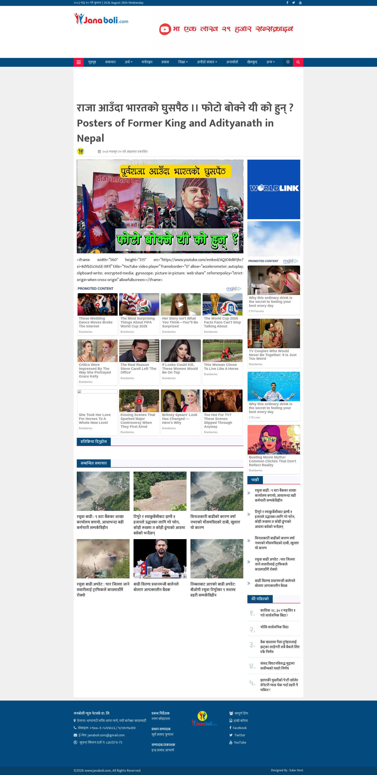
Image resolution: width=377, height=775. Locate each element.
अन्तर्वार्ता (232, 62)
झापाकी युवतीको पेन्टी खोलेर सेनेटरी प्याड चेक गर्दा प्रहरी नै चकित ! (279, 685)
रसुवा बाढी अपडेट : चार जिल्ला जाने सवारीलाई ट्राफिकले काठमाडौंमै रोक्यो (103, 590)
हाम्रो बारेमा (241, 721)
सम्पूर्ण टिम (241, 713)
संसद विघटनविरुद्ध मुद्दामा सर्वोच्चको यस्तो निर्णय (277, 666)
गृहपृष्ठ (92, 62)
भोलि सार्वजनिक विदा (274, 627)
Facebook (240, 728)
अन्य (269, 62)
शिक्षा (181, 62)
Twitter (239, 735)
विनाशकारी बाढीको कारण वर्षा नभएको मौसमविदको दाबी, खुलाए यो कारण (215, 522)
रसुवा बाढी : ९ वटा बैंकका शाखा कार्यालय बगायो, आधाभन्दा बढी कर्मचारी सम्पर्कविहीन (100, 522)
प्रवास (165, 62)
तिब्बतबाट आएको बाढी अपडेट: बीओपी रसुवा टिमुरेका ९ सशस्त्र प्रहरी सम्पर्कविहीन (213, 590)
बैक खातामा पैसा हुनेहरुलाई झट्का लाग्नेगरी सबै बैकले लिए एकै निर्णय (280, 647)
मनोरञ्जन (147, 62)
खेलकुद (252, 62)
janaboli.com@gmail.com (106, 735)
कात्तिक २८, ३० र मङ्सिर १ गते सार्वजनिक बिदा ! (278, 613)
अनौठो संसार (205, 62)
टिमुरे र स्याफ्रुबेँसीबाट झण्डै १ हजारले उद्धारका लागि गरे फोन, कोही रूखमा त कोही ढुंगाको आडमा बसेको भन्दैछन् (159, 525)
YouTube (240, 743)
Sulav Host (296, 770)
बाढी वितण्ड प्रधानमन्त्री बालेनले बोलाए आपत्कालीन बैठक (156, 587)
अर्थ (127, 62)
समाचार (110, 62)
